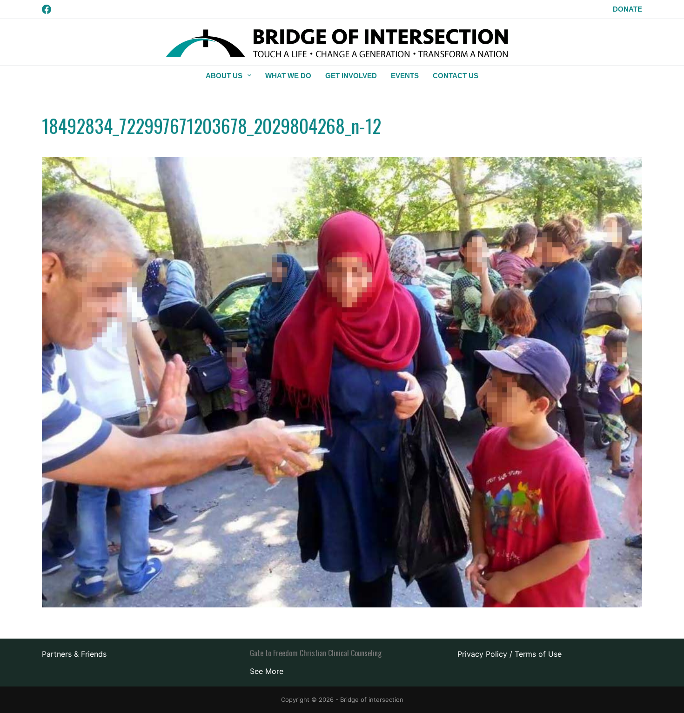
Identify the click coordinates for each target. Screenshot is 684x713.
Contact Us (455, 76)
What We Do (288, 76)
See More (266, 671)
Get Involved (351, 76)
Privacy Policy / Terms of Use (509, 654)
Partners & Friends (74, 654)
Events (405, 76)
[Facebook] (46, 9)
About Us (224, 76)
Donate (627, 9)
